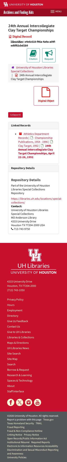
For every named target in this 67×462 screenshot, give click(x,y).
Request (48, 59)
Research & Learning (19, 375)
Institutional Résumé (18, 442)
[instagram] (28, 402)
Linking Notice (14, 435)
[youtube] (37, 402)
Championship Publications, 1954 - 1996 (35, 140)
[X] (19, 402)
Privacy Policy (15, 300)
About (10, 386)
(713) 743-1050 (16, 290)
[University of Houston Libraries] (33, 261)
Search (11, 364)
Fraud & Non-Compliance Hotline (24, 431)
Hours (10, 305)
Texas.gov (48, 419)
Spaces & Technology (20, 381)
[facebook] (10, 402)
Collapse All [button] (15, 114)
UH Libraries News (18, 348)
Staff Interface (15, 391)
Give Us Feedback (17, 321)
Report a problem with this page (24, 419)
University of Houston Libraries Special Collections (32, 69)
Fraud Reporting (15, 427)
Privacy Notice (31, 435)
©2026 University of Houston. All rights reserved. (33, 416)
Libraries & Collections (20, 337)
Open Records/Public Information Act (27, 438)
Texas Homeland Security (20, 423)
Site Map (12, 359)
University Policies (16, 457)
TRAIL (39, 423)
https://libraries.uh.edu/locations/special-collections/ (36, 201)
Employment (14, 310)
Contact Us (13, 327)
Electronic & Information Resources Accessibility (32, 446)
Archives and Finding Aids (19, 12)
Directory (12, 316)
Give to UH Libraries (19, 332)
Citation (33, 59)
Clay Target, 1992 (28, 146)
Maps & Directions (18, 343)
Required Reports (40, 442)
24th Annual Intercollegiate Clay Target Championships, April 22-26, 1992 (36, 151)
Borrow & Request (18, 370)
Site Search (14, 354)
